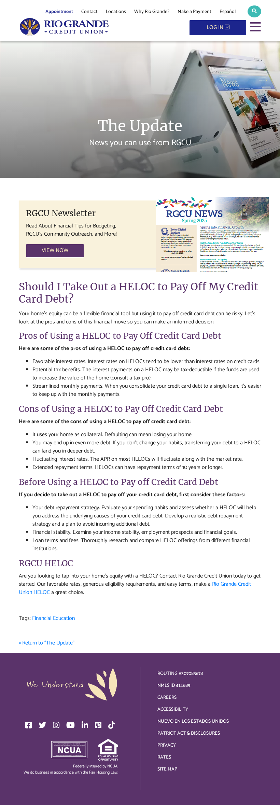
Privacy (166, 745)
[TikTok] (111, 725)
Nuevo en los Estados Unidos (193, 721)
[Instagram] (56, 725)
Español (228, 12)
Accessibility (172, 709)
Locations (116, 12)
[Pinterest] (98, 725)
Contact (89, 12)
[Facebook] (28, 725)
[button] (254, 11)
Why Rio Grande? (151, 12)
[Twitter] (42, 725)
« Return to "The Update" (46, 643)
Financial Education (53, 618)
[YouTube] (70, 725)
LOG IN (216, 27)
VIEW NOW (55, 250)
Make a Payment (194, 12)
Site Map (167, 769)
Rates (164, 757)
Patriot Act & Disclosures (188, 733)
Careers (167, 697)
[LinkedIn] (85, 725)
